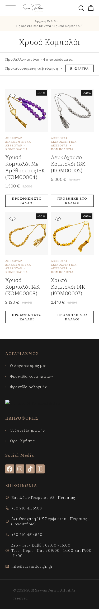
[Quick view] (12, 95)
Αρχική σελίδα (46, 21)
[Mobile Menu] (10, 8)
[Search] (81, 8)
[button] (26, 201)
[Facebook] (9, 468)
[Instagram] (20, 468)
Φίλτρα (81, 68)
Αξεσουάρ (13, 138)
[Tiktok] (30, 468)
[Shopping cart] (91, 8)
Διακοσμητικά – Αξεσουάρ (19, 143)
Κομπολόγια (16, 149)
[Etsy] (40, 468)
